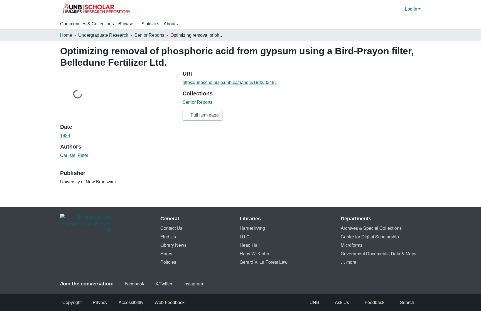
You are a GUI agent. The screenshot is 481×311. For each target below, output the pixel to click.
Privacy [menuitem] (100, 302)
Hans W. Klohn (254, 253)
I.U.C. (245, 236)
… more (348, 262)
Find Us (168, 236)
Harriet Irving (252, 228)
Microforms (351, 245)
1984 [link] (65, 135)
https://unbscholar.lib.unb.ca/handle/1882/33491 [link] (230, 82)
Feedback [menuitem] (374, 302)
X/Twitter (163, 283)
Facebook (134, 283)
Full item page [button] (204, 115)
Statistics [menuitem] (150, 23)
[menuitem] (127, 23)
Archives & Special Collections (371, 228)
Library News (173, 245)
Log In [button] (411, 9)
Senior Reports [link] (149, 35)
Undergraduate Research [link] (103, 35)
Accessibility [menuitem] (131, 302)
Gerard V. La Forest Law (264, 262)
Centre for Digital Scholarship (370, 236)
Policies (168, 262)
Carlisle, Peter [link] (74, 155)
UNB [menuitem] (314, 302)
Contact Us (171, 228)
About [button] (170, 23)
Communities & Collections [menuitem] (87, 23)
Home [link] (66, 35)
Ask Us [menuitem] (342, 302)
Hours (166, 253)
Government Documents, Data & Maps (378, 253)
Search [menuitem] (407, 302)
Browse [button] (125, 23)
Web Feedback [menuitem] (169, 302)
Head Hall (250, 245)
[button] (96, 9)
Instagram (193, 283)
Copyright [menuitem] (72, 302)
